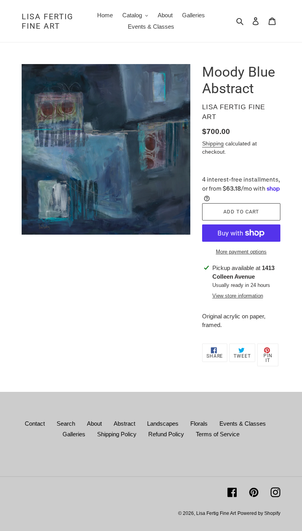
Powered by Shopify (259, 513)
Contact (35, 423)
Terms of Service (217, 434)
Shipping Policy (116, 434)
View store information (237, 296)
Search (66, 423)
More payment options (241, 252)
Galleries (74, 434)
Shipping (213, 143)
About (94, 423)
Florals (199, 423)
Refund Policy (166, 434)
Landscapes (163, 423)
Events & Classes (242, 423)
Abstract (124, 423)
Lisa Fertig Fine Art (48, 21)
